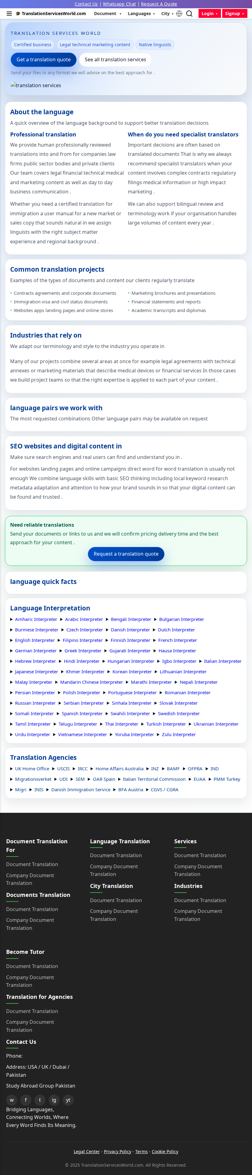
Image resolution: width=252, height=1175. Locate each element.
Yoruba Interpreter (134, 734)
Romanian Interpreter (188, 692)
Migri (20, 789)
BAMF (173, 768)
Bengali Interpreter (131, 619)
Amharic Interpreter (36, 619)
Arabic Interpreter (84, 619)
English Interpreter (35, 640)
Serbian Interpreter (84, 703)
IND (215, 768)
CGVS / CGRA (165, 789)
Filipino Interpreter (83, 640)
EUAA (200, 779)
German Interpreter (36, 650)
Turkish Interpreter (166, 724)
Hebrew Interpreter (35, 661)
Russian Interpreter (35, 703)
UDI (63, 779)
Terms (141, 1151)
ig (54, 1099)
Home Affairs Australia (120, 768)
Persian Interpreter (35, 692)
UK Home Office (32, 768)
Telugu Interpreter (78, 724)
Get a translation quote (44, 59)
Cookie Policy (165, 1151)
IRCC (83, 768)
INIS (38, 789)
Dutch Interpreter (176, 629)
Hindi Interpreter (82, 661)
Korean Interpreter (132, 671)
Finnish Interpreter (130, 640)
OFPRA (195, 768)
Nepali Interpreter (199, 682)
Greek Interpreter (83, 650)
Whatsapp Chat (119, 4)
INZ (155, 768)
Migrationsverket (33, 779)
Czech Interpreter (84, 629)
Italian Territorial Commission (154, 779)
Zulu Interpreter (179, 734)
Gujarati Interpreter (130, 650)
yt (68, 1099)
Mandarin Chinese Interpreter (91, 682)
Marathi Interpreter (151, 682)
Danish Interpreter (130, 629)
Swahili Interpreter (130, 713)
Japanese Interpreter (36, 671)
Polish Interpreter (81, 692)
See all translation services (115, 59)
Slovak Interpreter (178, 703)
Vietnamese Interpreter (82, 734)
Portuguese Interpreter (132, 692)
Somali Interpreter (34, 713)
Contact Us (86, 4)
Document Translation (32, 864)
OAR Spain (104, 779)
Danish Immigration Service (80, 789)
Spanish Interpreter (82, 713)
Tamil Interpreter (33, 724)
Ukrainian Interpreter (216, 724)
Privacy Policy (117, 1151)
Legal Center (87, 1151)
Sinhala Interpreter (132, 703)
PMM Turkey (227, 779)
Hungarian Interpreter (131, 661)
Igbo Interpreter (179, 661)
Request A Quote (159, 4)
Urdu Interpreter (32, 734)
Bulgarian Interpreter (181, 619)
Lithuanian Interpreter (183, 671)
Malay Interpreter (33, 682)
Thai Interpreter (121, 724)
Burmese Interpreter (36, 629)
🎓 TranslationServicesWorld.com (50, 13)
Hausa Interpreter (177, 650)
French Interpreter (177, 640)
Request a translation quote (126, 553)
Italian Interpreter (223, 661)
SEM (80, 779)
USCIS (63, 768)
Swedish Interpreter (179, 713)
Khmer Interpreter (85, 671)
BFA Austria (130, 789)
